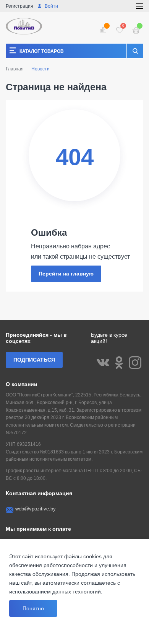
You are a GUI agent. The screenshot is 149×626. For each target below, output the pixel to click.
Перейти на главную (66, 274)
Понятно (33, 608)
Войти (51, 6)
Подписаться (34, 360)
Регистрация (19, 6)
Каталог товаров (41, 51)
